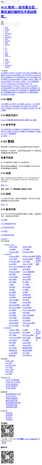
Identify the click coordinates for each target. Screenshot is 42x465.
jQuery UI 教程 (27, 264)
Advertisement (27, 355)
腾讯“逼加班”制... (12, 400)
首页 (6, 28)
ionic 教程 (12, 313)
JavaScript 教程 (14, 256)
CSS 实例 (11, 94)
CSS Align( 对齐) (32, 86)
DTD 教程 (12, 315)
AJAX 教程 (13, 269)
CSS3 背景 (36, 104)
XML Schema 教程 (28, 323)
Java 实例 (8, 374)
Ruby (6, 54)
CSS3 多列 (31, 108)
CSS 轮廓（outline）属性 (29, 79)
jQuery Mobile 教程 (29, 310)
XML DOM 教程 (28, 315)
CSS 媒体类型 (21, 92)
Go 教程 (25, 292)
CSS (6, 32)
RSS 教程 (25, 340)
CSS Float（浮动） (19, 86)
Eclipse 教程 (26, 343)
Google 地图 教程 (28, 272)
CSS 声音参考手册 (7, 227)
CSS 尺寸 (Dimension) (8, 84)
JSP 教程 (12, 290)
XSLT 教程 (13, 318)
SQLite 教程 (26, 302)
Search (7, 67)
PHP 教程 (12, 274)
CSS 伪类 (16, 88)
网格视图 (10, 120)
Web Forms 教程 (28, 335)
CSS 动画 (8, 131)
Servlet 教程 (26, 287)
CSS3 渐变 (5, 106)
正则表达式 (26, 295)
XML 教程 (26, 313)
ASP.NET (8, 328)
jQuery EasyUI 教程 (15, 267)
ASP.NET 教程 (14, 330)
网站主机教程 (27, 350)
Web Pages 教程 (14, 332)
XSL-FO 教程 (13, 325)
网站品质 (12, 355)
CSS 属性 (4, 220)
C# (6, 50)
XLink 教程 (26, 320)
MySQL (7, 41)
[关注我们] (3, 443)
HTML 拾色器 (11, 388)
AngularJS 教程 (27, 259)
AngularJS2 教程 (14, 261)
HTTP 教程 (13, 348)
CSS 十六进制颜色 (9, 134)
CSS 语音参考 (25, 129)
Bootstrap (8, 37)
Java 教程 (25, 282)
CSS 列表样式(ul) (20, 77)
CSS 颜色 (22, 131)
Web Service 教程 (15, 338)
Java (6, 52)
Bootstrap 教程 (14, 252)
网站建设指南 (27, 348)
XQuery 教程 (13, 320)
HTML (7, 30)
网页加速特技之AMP (13, 394)
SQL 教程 (25, 300)
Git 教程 (12, 345)
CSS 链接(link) (8, 77)
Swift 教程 (12, 310)
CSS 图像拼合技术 (9, 92)
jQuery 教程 (13, 259)
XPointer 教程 (13, 323)
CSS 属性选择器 (32, 92)
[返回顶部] (1, 443)
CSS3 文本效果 (14, 106)
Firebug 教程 (26, 345)
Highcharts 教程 (14, 272)
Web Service (38, 330)
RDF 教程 (12, 343)
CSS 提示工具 (13, 90)
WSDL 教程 (26, 338)
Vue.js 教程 (26, 261)
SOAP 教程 (13, 340)
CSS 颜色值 (30, 131)
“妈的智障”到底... (12, 407)
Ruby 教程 (12, 282)
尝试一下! (4, 204)
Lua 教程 (25, 290)
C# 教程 (25, 330)
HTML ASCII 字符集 (13, 382)
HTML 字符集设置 (12, 380)
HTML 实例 (9, 361)
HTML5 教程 (27, 247)
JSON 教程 (26, 269)
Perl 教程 (12, 287)
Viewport (4, 120)
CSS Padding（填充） (19, 81)
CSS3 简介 (13, 104)
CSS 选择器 (15, 129)
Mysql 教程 (13, 302)
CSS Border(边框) (14, 79)
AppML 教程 (26, 297)
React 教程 (12, 264)
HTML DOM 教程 (28, 256)
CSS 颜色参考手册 (7, 235)
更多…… (8, 56)
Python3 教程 (13, 277)
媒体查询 (17, 120)
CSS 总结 (4, 94)
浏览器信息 (13, 350)
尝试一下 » (5, 185)
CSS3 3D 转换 (6, 108)
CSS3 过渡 (15, 108)
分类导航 (5, 241)
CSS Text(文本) (26, 75)
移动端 (38, 260)
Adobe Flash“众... (12, 396)
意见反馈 (9, 413)
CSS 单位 (15, 131)
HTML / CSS (9, 245)
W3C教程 (20, 439)
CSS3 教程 (5, 104)
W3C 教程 (26, 353)
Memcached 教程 (14, 307)
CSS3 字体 (24, 106)
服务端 (38, 256)
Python (7, 45)
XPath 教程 (26, 318)
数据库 (38, 258)
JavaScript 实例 (10, 365)
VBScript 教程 (14, 300)
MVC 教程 (12, 335)
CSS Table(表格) (32, 77)
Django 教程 (26, 277)
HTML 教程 (13, 247)
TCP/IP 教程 (13, 353)
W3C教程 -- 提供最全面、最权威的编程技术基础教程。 (19, 11)
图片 (22, 120)
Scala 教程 (12, 292)
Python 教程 (26, 274)
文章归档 (9, 419)
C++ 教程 (25, 284)
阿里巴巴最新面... (12, 398)
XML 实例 (9, 372)
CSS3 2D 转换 (33, 106)
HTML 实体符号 (11, 386)
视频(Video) (29, 120)
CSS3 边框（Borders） (25, 104)
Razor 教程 (26, 332)
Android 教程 (27, 307)
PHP (6, 43)
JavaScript (8, 33)
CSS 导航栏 (32, 88)
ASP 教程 (12, 297)
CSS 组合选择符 (7, 88)
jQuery (7, 35)
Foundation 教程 (27, 252)
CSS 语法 (18, 73)
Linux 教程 (13, 279)
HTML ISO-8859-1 (12, 384)
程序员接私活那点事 (13, 403)
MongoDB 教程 (14, 305)
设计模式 (12, 295)
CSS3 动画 (23, 108)
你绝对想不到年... (12, 405)
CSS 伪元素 (24, 88)
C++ (6, 48)
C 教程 (11, 284)
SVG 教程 (25, 325)
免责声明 (9, 415)
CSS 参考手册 (6, 129)
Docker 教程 (26, 279)
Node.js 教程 (26, 267)
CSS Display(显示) (22, 84)
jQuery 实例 (9, 370)
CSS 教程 (4, 73)
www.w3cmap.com (31, 439)
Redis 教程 (26, 305)
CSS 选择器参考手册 (8, 224)
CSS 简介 (11, 73)
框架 (35, 120)
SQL (6, 39)
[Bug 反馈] (5, 443)
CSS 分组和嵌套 (33, 81)
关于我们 (9, 417)
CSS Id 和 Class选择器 (30, 73)
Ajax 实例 (8, 367)
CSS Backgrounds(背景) (12, 75)
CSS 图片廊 (22, 90)
